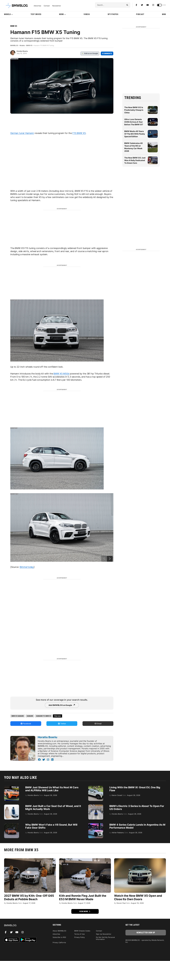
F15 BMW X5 (79, 133)
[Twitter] (142, 5)
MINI (164, 14)
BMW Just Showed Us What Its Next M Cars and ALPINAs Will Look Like (51, 789)
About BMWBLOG (59, 931)
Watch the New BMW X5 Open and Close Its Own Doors (138, 897)
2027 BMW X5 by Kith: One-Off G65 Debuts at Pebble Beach (29, 897)
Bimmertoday (27, 567)
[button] (110, 559)
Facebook (27, 723)
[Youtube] (147, 5)
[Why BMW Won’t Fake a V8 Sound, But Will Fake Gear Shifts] (11, 824)
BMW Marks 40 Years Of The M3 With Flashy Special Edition (134, 134)
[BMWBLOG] (24, 925)
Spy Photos (113, 14)
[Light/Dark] (159, 5)
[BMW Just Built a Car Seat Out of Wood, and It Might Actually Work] (11, 806)
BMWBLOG (14, 45)
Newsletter (56, 6)
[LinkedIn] (52, 759)
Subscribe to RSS (59, 937)
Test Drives (36, 14)
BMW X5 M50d (61, 373)
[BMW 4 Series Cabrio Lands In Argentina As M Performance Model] (95, 824)
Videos (87, 14)
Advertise (37, 6)
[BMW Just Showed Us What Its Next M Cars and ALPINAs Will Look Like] (11, 787)
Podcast (140, 14)
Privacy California (59, 942)
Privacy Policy (79, 937)
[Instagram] (153, 5)
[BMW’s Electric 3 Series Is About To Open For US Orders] (95, 806)
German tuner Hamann (22, 133)
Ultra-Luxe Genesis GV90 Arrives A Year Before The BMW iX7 (133, 122)
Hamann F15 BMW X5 (43, 716)
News (61, 14)
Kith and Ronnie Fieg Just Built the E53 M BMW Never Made (82, 897)
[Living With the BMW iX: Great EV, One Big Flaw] (95, 787)
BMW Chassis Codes (82, 931)
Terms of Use (79, 934)
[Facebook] (136, 5)
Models (7, 14)
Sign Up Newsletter (103, 934)
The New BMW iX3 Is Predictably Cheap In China (133, 110)
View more (83, 911)
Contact (47, 6)
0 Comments (107, 53)
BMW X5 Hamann (18, 716)
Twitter (63, 723)
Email (99, 723)
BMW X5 (13, 26)
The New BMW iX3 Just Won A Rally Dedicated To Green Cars (134, 160)
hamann (30, 716)
